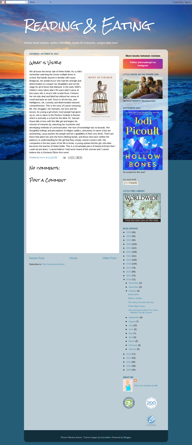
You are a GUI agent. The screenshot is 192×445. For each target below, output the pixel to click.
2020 (129, 256)
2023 (129, 244)
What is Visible (135, 298)
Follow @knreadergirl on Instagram (143, 64)
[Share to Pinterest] (80, 157)
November (134, 287)
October (133, 291)
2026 (129, 232)
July (131, 325)
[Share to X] (75, 157)
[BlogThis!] (72, 157)
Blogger (127, 437)
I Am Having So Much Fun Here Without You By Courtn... (143, 311)
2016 (129, 272)
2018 (129, 264)
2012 (129, 358)
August (132, 321)
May (131, 333)
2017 (129, 268)
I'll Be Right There (136, 306)
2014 (129, 279)
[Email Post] (64, 157)
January (133, 349)
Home (73, 258)
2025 (129, 236)
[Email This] (69, 157)
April (131, 337)
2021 (129, 252)
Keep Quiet (133, 294)
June (131, 329)
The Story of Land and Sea (141, 302)
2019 (129, 260)
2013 (129, 354)
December (134, 283)
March (132, 341)
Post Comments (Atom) (53, 264)
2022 (129, 248)
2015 (129, 276)
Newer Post (36, 258)
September (134, 317)
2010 (129, 366)
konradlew (106, 437)
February (133, 345)
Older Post (109, 258)
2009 (129, 370)
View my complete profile (146, 385)
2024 (129, 240)
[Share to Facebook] (78, 157)
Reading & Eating (87, 25)
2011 (128, 362)
